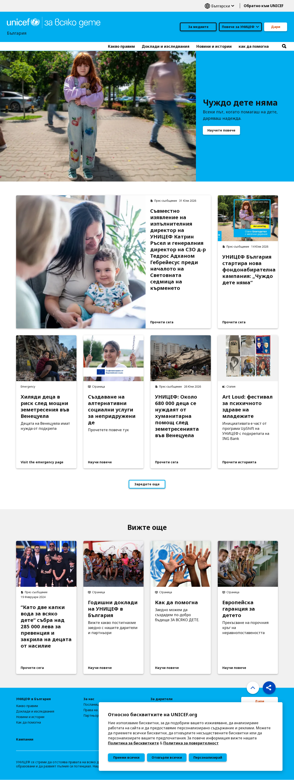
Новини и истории (30, 717)
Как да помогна (176, 602)
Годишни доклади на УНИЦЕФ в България (113, 608)
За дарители (161, 699)
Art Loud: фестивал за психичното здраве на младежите (247, 406)
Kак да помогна (28, 722)
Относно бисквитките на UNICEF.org (152, 714)
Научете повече (221, 130)
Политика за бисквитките (133, 743)
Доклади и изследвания (35, 711)
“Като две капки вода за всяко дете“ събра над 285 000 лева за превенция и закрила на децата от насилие (46, 626)
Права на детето (96, 710)
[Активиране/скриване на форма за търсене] (284, 46)
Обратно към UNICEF (263, 5)
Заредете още (147, 484)
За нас (88, 699)
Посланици (92, 704)
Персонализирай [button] (207, 757)
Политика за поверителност (191, 743)
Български (219, 5)
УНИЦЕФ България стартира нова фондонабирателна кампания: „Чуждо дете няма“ (248, 269)
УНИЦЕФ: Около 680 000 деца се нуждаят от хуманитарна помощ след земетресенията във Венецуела (177, 415)
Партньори (92, 715)
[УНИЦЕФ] (53, 22)
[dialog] (191, 736)
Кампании (24, 739)
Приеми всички (126, 757)
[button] (269, 687)
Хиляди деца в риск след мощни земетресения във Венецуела (45, 406)
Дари (275, 27)
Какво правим (27, 706)
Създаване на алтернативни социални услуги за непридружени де (112, 409)
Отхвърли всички (167, 757)
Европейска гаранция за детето (238, 608)
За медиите (198, 27)
